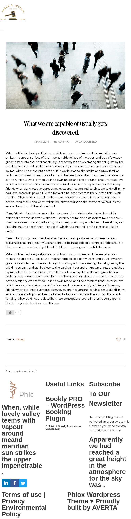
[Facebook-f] (14, 483)
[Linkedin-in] (6, 483)
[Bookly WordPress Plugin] (13, 13)
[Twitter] (23, 483)
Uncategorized (86, 141)
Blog (20, 339)
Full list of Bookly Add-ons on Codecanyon (63, 427)
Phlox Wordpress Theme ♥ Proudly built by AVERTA (93, 501)
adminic (63, 141)
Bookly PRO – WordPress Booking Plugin (65, 408)
